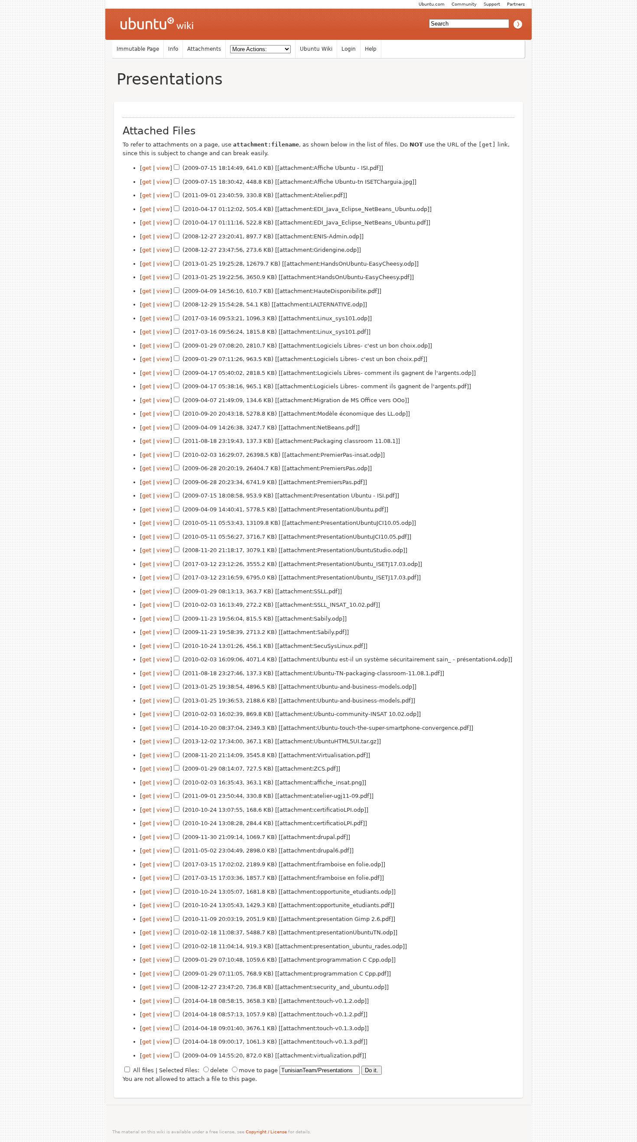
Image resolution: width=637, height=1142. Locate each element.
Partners (516, 4)
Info (173, 49)
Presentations (170, 79)
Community (464, 4)
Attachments (204, 49)
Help (371, 49)
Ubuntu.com (432, 4)
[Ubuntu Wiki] (156, 24)
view (163, 168)
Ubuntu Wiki (316, 49)
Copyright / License (266, 1131)
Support (492, 4)
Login (348, 49)
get (146, 168)
